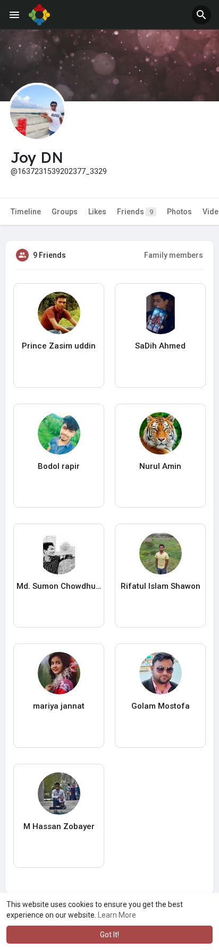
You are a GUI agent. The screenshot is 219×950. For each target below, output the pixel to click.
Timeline (26, 211)
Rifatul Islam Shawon (160, 586)
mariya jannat (59, 706)
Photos (179, 211)
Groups (65, 211)
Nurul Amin (160, 466)
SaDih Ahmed (160, 346)
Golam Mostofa (160, 706)
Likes (97, 211)
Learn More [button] (117, 915)
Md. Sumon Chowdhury (58, 586)
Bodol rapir (59, 466)
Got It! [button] (109, 934)
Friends (135, 211)
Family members (173, 255)
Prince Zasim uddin (59, 346)
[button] (201, 14)
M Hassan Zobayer (59, 826)
